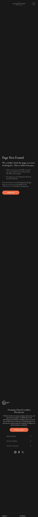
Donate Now (19, 430)
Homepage (11, 193)
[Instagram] (15, 452)
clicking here (24, 186)
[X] (23, 452)
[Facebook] (19, 452)
